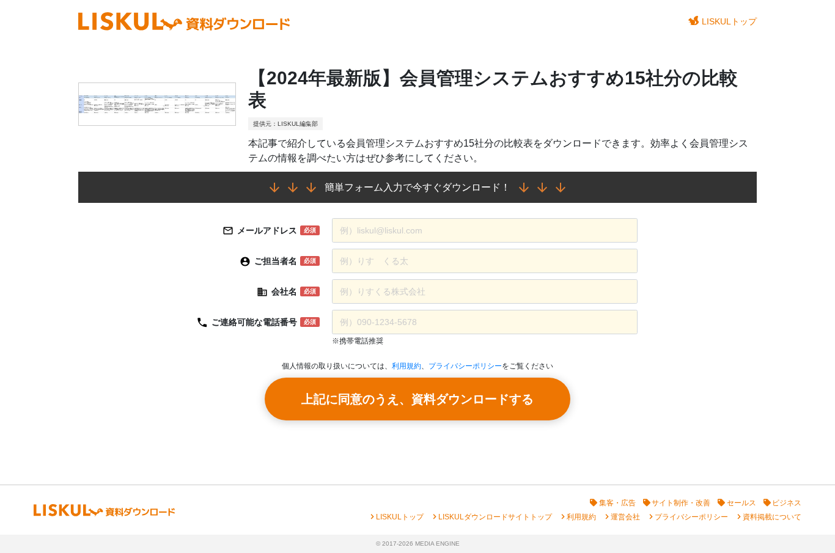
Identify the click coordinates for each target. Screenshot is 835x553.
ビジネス (786, 503)
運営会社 (625, 517)
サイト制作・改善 (681, 503)
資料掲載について (772, 517)
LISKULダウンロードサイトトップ (495, 517)
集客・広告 (617, 503)
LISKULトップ (729, 21)
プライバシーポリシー (465, 366)
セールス (741, 503)
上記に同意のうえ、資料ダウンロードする (417, 399)
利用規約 (406, 366)
